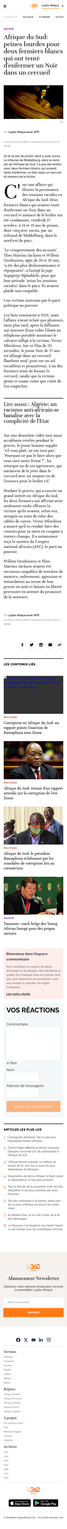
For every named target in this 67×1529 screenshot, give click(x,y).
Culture (7, 1374)
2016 (6, 1477)
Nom (10, 1070)
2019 (6, 1465)
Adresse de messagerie (25, 1086)
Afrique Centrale (12, 1403)
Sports (7, 1382)
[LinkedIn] (41, 1339)
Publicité (8, 1440)
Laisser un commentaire (33, 1106)
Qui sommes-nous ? (14, 1423)
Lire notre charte (18, 994)
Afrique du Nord (12, 1394)
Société (60, 17)
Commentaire (17, 1024)
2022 (6, 1452)
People (7, 1370)
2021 (6, 1456)
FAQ (6, 1427)
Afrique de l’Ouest (13, 1398)
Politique (28, 17)
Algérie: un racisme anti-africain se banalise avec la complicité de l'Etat (31, 413)
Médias (7, 1378)
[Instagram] (49, 1339)
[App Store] (20, 1502)
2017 (6, 1473)
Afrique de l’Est (11, 1407)
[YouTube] (33, 1339)
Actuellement (10, 17)
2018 (6, 1469)
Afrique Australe (12, 1411)
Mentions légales (12, 1431)
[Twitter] (26, 1339)
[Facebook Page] (18, 1339)
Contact (8, 1436)
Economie (44, 17)
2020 (6, 1460)
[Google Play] (45, 1502)
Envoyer (33, 1312)
